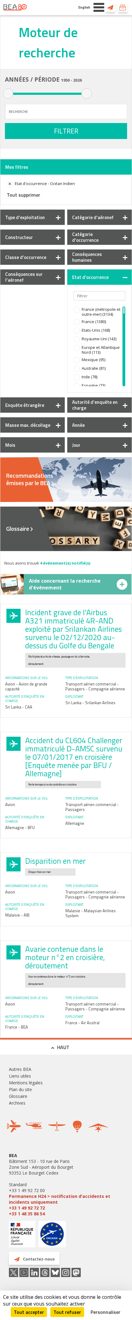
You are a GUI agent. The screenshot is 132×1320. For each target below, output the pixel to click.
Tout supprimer (23, 195)
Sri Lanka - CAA (18, 707)
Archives (17, 1103)
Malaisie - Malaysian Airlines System (90, 913)
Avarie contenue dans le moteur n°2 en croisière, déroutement (65, 957)
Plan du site (20, 1089)
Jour (76, 445)
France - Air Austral (82, 1023)
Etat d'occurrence (90, 277)
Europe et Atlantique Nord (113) (101, 350)
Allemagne (74, 823)
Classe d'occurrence (25, 257)
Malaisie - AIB (17, 915)
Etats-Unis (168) (96, 330)
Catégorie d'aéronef (93, 217)
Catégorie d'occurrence (85, 237)
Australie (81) (94, 368)
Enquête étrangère (24, 405)
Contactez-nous (110, 7)
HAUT (63, 1047)
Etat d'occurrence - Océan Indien (45, 183)
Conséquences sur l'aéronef (24, 277)
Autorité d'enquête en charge (95, 405)
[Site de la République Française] (22, 1235)
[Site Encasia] (52, 1236)
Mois (10, 445)
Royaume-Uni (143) (99, 338)
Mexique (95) (93, 359)
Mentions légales (26, 1083)
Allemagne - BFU (20, 827)
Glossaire (17, 528)
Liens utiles (20, 1076)
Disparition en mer (55, 861)
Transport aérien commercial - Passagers (92, 806)
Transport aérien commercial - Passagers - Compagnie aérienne (95, 686)
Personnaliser (105, 1312)
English (84, 7)
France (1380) (94, 321)
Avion (10, 804)
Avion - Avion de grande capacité (26, 686)
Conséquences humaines (87, 257)
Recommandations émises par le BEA (29, 479)
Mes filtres (16, 167)
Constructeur (19, 237)
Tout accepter (29, 1312)
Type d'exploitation (25, 217)
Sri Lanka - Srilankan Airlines (90, 703)
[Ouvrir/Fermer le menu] (99, 7)
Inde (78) (89, 376)
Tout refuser (67, 1312)
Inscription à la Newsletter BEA (122, 7)
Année (78, 425)
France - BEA (16, 1027)
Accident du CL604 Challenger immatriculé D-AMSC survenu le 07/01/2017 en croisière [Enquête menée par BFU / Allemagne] (73, 757)
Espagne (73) (93, 385)
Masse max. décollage (27, 425)
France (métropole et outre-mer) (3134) (101, 312)
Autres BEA (20, 1069)
